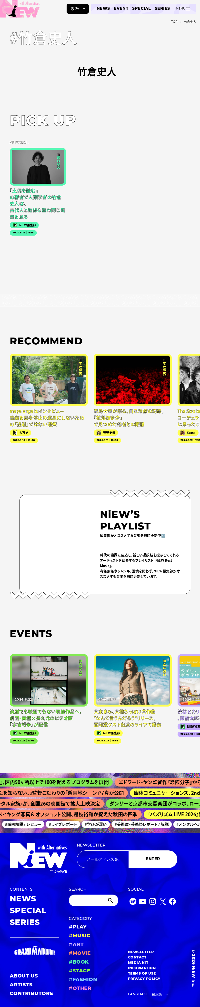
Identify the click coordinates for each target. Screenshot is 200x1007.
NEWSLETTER (91, 845)
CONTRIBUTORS (31, 993)
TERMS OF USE (142, 974)
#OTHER (80, 988)
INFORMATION (142, 968)
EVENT (121, 9)
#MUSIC (79, 936)
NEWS (103, 9)
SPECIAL (141, 9)
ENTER (153, 859)
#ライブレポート (58, 824)
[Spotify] (133, 902)
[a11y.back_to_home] (20, 10)
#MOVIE (79, 953)
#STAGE (79, 971)
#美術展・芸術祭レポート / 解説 (137, 824)
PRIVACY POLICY (144, 979)
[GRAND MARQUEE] (34, 950)
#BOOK (79, 962)
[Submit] (111, 900)
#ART (76, 944)
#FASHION (83, 979)
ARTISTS (21, 985)
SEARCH (78, 890)
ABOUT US (24, 976)
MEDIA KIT (138, 963)
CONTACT (137, 957)
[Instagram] (153, 902)
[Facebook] (172, 902)
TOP (174, 21)
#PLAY (78, 927)
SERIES (162, 9)
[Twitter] (163, 902)
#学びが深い (91, 824)
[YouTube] (143, 902)
